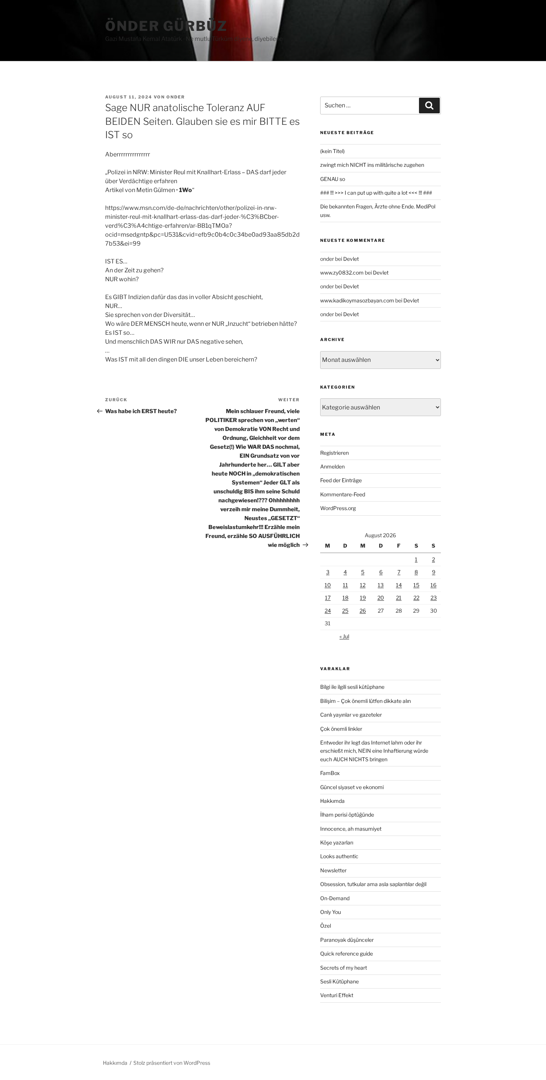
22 (416, 597)
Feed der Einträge (341, 480)
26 (363, 610)
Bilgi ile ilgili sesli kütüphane (352, 687)
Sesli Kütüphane (339, 981)
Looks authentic (339, 856)
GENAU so (332, 179)
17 (328, 597)
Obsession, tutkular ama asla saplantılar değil (373, 884)
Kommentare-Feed (342, 494)
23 (433, 597)
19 (363, 597)
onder (175, 97)
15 (416, 585)
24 (328, 610)
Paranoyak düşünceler (347, 940)
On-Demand (335, 898)
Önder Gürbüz (166, 26)
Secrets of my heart (343, 967)
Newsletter (333, 870)
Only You (330, 912)
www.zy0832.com (342, 272)
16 (433, 585)
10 (328, 585)
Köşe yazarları (336, 842)
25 (345, 610)
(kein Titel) (332, 151)
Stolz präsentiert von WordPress (171, 1063)
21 (399, 597)
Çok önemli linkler (341, 729)
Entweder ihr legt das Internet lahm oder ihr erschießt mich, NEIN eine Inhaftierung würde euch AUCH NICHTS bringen (374, 750)
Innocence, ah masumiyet (350, 829)
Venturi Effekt (336, 995)
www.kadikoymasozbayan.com (357, 300)
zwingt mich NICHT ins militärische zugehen (372, 165)
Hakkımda (332, 801)
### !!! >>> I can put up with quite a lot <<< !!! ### (376, 192)
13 (381, 585)
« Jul (344, 636)
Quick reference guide (346, 953)
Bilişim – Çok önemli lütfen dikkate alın (365, 701)
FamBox (330, 773)
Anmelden (332, 466)
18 (345, 597)
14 (399, 585)
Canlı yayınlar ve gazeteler (351, 714)
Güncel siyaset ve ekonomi (352, 787)
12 (362, 585)
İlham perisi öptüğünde (347, 814)
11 (345, 585)
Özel (325, 925)
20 (380, 597)
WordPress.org (338, 508)
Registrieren (334, 453)
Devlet (351, 259)
